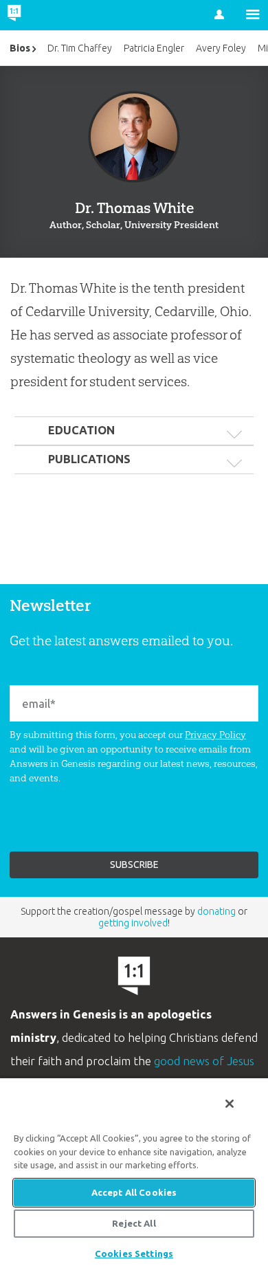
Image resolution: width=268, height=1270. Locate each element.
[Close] (229, 1104)
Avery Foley (221, 48)
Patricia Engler (154, 48)
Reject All (133, 1223)
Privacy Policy (215, 734)
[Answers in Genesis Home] (43, 15)
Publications (89, 459)
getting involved (133, 922)
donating (216, 911)
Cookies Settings (134, 1253)
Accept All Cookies (134, 1192)
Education (81, 430)
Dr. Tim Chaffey (79, 48)
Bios (20, 48)
